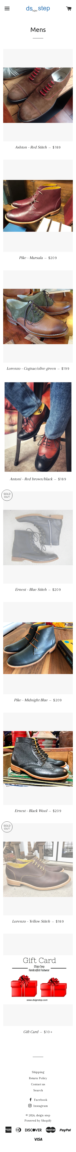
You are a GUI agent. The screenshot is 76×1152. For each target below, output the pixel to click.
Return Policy (38, 1078)
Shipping (38, 1072)
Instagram (40, 1106)
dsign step (43, 1115)
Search (38, 1090)
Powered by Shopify (38, 1120)
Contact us (38, 1084)
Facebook (40, 1100)
